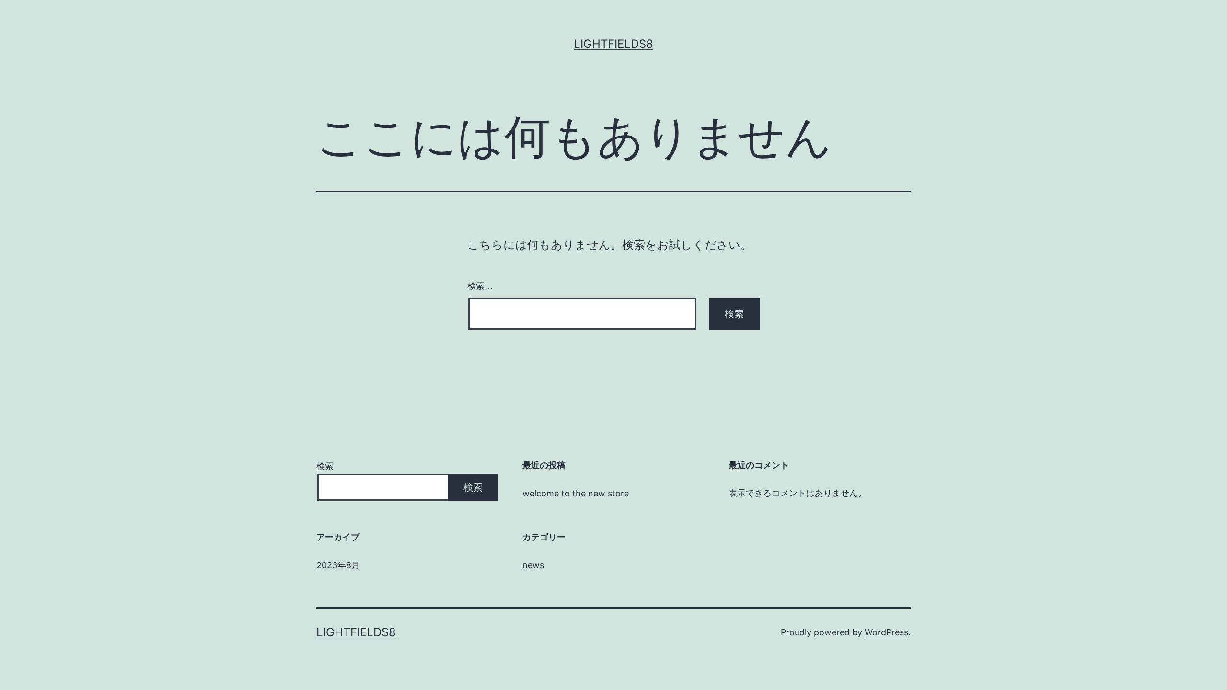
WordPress (886, 632)
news (533, 565)
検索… (480, 286)
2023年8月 (338, 565)
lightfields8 (613, 44)
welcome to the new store (575, 493)
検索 (325, 466)
